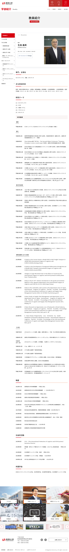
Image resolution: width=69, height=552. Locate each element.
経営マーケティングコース (8, 69)
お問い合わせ (10, 550)
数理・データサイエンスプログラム (7, 56)
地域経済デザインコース (8, 64)
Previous (1, 526)
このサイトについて (31, 550)
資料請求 (3, 550)
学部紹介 (54, 9)
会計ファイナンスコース (8, 74)
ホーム (49, 9)
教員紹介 (60, 9)
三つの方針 (4, 39)
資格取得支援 (6, 46)
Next (67, 526)
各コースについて (6, 60)
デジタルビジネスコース (8, 79)
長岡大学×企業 (6, 49)
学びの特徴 (4, 42)
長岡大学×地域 (6, 52)
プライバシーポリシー (20, 550)
